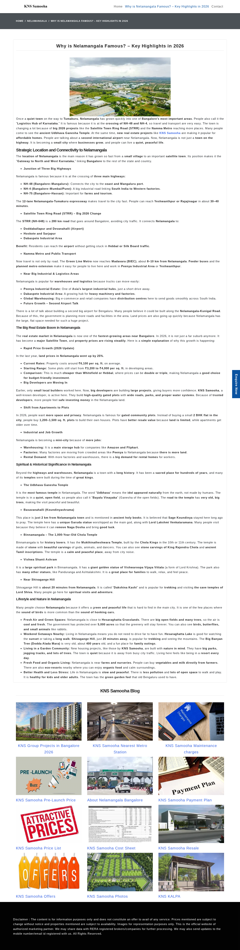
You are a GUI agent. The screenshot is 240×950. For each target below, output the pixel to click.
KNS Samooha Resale (178, 848)
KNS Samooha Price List (38, 848)
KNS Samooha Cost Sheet (111, 848)
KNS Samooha (170, 133)
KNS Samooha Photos (107, 896)
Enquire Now (236, 384)
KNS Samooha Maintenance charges (191, 749)
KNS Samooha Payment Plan (185, 800)
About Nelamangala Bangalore (115, 800)
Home (118, 6)
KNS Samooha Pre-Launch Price (46, 800)
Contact (217, 6)
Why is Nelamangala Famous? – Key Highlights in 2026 (167, 6)
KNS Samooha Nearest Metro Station (120, 749)
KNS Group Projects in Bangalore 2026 (49, 749)
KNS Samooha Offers (36, 896)
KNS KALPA (169, 896)
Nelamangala (37, 21)
